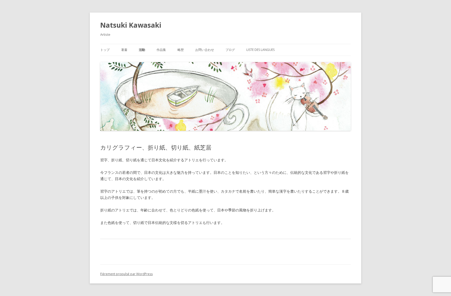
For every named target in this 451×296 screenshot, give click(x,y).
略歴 (180, 50)
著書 (124, 50)
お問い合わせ (204, 50)
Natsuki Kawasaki (130, 25)
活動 (142, 50)
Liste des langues (260, 50)
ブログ (230, 50)
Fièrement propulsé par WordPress (126, 274)
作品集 (161, 50)
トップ (105, 50)
